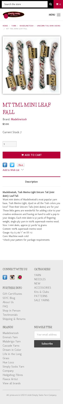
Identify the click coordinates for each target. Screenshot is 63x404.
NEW (37, 283)
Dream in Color (12, 349)
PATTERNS (40, 296)
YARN (13, 26)
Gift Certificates (12, 293)
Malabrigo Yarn (12, 341)
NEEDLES (40, 279)
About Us (8, 302)
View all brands (12, 383)
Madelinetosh (26, 26)
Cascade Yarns (11, 345)
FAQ (5, 306)
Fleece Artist (10, 379)
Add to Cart (33, 155)
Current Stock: (12, 132)
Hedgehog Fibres (13, 375)
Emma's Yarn (10, 337)
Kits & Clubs (41, 292)
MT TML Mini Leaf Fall (16, 29)
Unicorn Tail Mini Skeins (48, 26)
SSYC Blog (9, 298)
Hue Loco (8, 362)
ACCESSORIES (42, 287)
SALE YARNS (41, 300)
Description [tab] (31, 181)
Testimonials (10, 314)
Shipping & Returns (14, 319)
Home (5, 26)
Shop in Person (11, 310)
